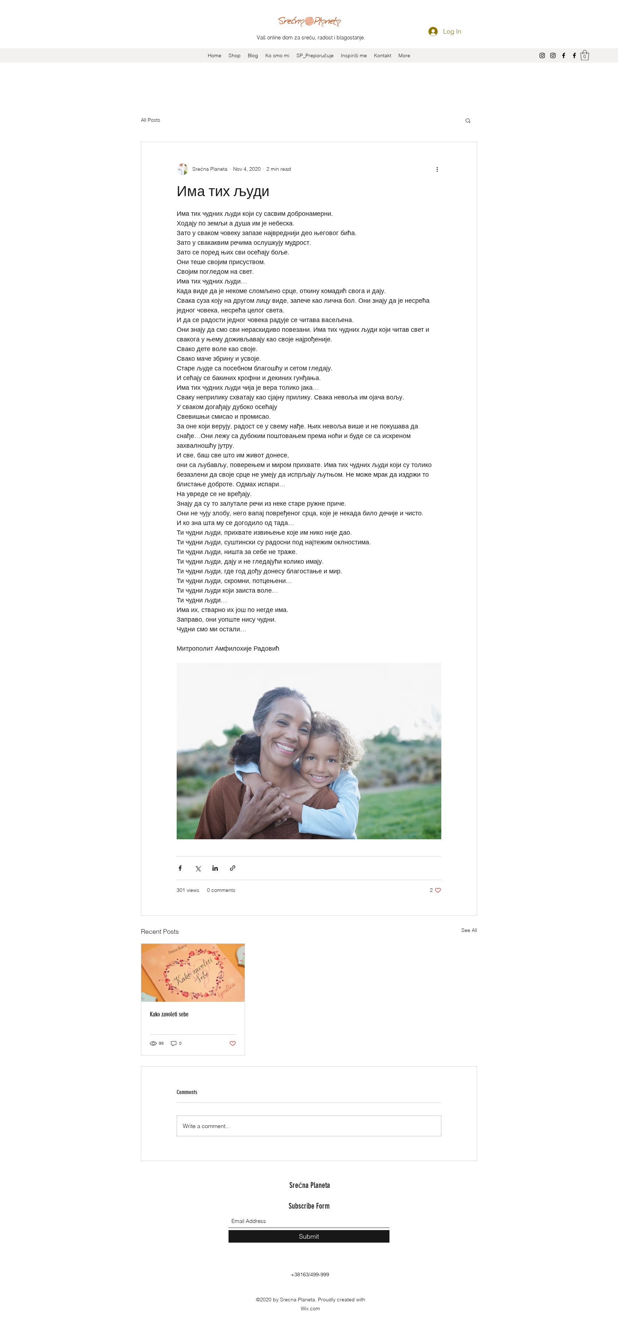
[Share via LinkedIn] (215, 868)
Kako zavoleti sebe (169, 1014)
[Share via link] (232, 868)
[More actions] (437, 169)
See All (469, 930)
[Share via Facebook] (180, 868)
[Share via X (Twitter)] (197, 868)
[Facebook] (563, 55)
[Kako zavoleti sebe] (193, 973)
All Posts (150, 120)
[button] (584, 55)
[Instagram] (542, 55)
